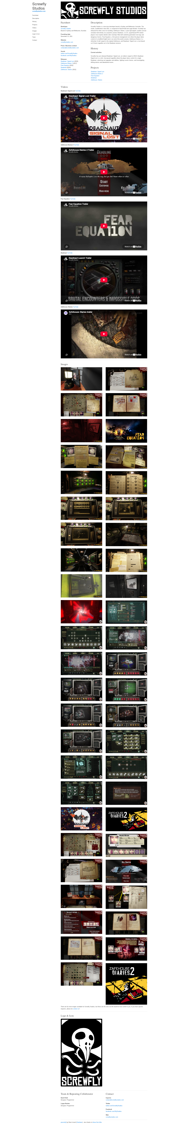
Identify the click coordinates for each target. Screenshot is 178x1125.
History (34, 21)
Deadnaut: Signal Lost (67, 61)
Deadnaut (63, 67)
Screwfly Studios (66, 28)
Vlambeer (79, 1122)
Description (35, 18)
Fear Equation (65, 65)
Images (34, 31)
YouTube (78, 91)
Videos (34, 28)
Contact (34, 40)
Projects (34, 24)
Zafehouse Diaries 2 (67, 63)
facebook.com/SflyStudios (69, 55)
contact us (76, 1009)
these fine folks (97, 1122)
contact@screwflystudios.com (70, 48)
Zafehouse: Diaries (66, 69)
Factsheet (35, 15)
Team (34, 37)
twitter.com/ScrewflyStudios (69, 53)
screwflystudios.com (39, 11)
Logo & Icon (36, 34)
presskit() (63, 1122)
